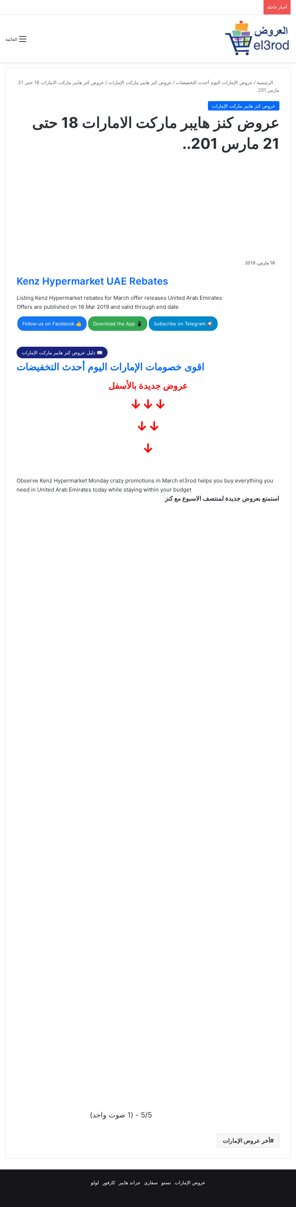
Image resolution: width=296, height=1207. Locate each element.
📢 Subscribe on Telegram (183, 323)
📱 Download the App (117, 323)
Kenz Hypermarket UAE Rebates (92, 281)
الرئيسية (266, 82)
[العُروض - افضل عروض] (256, 38)
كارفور (109, 1182)
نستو (166, 1182)
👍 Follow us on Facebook (52, 323)
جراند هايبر (129, 1182)
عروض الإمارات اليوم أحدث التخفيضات (214, 82)
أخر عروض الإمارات (246, 1140)
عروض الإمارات (190, 1182)
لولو (95, 1182)
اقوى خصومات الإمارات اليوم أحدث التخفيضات (111, 367)
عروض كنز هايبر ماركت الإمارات (140, 82)
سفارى (151, 1182)
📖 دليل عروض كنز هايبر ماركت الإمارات (62, 352)
